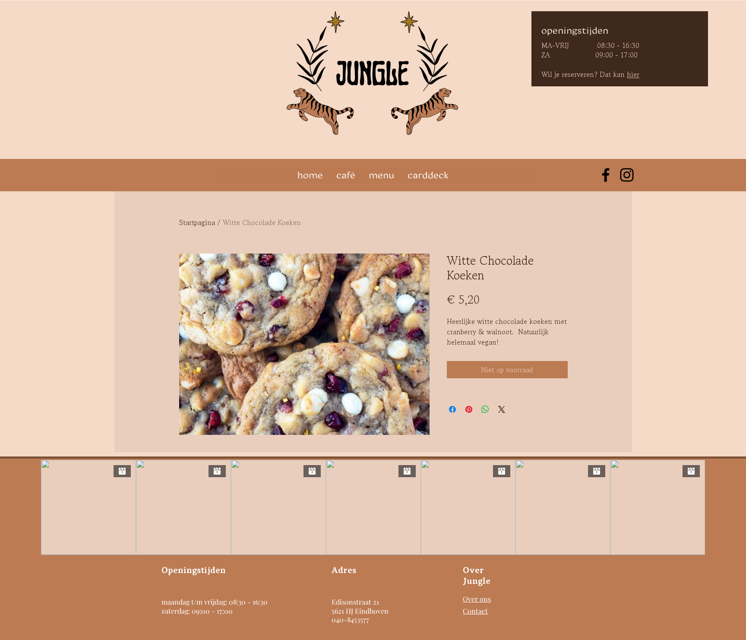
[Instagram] (627, 175)
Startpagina (197, 222)
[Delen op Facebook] (452, 409)
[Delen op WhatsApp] (485, 409)
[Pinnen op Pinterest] (469, 409)
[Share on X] (501, 409)
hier (633, 74)
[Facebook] (606, 175)
